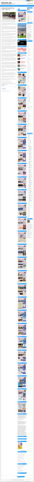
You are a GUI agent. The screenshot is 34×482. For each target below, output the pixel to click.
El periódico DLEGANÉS (20, 471)
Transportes (29, 122)
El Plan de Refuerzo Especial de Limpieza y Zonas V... (30, 189)
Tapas (28, 121)
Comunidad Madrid (29, 55)
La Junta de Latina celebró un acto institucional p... (30, 153)
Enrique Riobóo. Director (29, 223)
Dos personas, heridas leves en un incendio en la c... (30, 155)
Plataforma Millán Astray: (23, 55)
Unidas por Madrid (29, 124)
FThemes (6, 481)
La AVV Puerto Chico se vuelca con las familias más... (30, 195)
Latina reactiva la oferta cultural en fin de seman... (30, 149)
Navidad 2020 (29, 96)
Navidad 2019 (29, 95)
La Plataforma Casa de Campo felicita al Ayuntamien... (30, 182)
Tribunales (29, 123)
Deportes (10, 5)
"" (8, 8)
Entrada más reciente (3, 86)
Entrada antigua (15, 86)
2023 (28, 137)
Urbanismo (29, 126)
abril (28, 203)
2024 (28, 136)
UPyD (28, 125)
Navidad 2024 (29, 100)
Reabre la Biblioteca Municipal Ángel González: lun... (30, 201)
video (28, 128)
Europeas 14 (29, 75)
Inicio (9, 86)
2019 (28, 207)
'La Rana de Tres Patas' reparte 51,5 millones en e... (30, 180)
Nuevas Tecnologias (29, 102)
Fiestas (28, 77)
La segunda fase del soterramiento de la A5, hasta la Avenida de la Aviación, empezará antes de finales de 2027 (23, 66)
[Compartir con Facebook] (3, 85)
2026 (28, 134)
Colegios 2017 (29, 53)
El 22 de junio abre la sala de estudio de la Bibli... (30, 176)
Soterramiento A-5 (29, 119)
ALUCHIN (28, 46)
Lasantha (11, 481)
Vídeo (28, 129)
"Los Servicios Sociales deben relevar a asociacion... (30, 170)
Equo (28, 74)
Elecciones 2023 (29, 70)
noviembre (29, 141)
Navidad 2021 (29, 97)
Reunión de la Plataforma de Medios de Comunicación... (30, 164)
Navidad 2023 (29, 99)
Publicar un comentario (4, 89)
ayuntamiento (29, 48)
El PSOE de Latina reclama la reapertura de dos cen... (30, 168)
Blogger (24, 450)
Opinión (28, 105)
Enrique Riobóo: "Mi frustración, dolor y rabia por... (30, 165)
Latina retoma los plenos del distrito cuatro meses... (30, 161)
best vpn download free (26, 481)
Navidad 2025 (29, 101)
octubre (29, 142)
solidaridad (29, 118)
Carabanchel (29, 50)
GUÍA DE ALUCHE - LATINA (6, 2)
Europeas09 (29, 76)
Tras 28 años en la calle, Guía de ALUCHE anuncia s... (30, 172)
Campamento (29, 49)
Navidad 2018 (29, 94)
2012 (28, 213)
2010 (28, 215)
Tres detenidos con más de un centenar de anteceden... (30, 179)
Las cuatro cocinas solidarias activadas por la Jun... (30, 159)
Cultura (4, 5)
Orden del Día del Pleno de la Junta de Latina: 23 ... (30, 174)
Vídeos (7, 5)
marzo (29, 204)
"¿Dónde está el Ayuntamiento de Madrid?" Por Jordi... (30, 151)
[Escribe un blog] (2, 85)
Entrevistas (29, 73)
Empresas (28, 72)
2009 (28, 216)
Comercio (28, 54)
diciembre (29, 140)
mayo (28, 202)
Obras (28, 103)
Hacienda (28, 79)
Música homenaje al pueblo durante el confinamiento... (30, 191)
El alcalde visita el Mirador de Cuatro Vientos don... (30, 147)
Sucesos (28, 120)
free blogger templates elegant (21, 481)
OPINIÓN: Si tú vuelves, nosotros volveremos (30, 197)
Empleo (28, 71)
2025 (28, 135)
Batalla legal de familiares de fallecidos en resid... (29, 187)
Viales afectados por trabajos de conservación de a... (30, 193)
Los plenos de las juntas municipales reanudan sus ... (30, 184)
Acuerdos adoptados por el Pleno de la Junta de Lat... (30, 157)
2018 (28, 208)
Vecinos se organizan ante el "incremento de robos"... (30, 199)
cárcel (28, 51)
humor (28, 80)
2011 (28, 214)
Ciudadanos (29, 52)
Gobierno (28, 78)
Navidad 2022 (29, 98)
